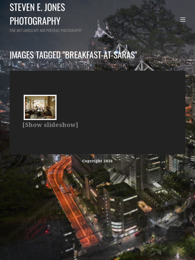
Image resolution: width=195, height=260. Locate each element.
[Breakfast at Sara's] (40, 107)
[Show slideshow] (50, 124)
